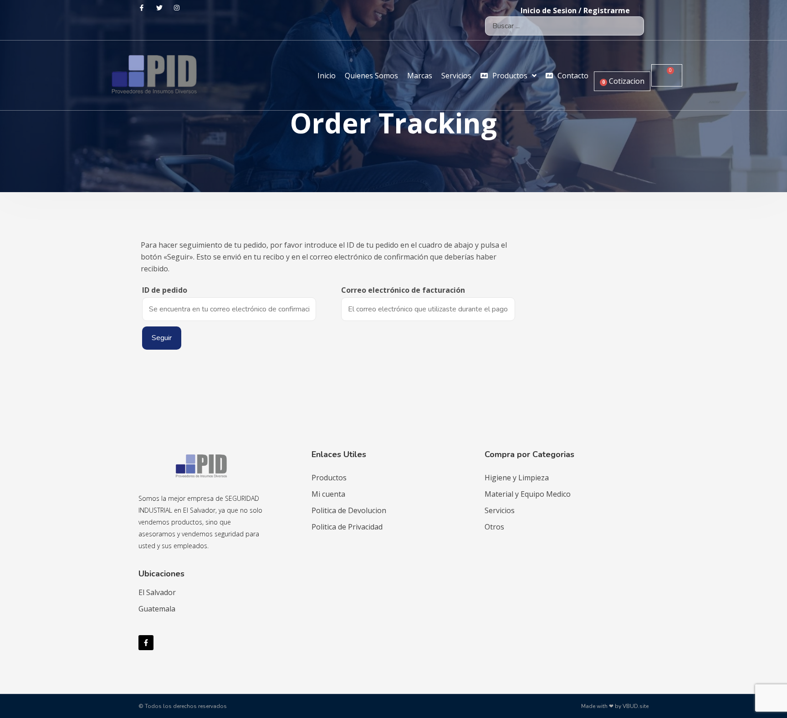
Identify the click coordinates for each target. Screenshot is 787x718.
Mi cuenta (328, 494)
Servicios (500, 510)
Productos (329, 478)
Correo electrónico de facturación (403, 290)
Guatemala (156, 609)
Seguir (162, 338)
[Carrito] (666, 75)
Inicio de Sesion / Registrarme (575, 10)
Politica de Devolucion (349, 510)
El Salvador (157, 592)
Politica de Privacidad (347, 527)
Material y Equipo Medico (528, 494)
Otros (494, 527)
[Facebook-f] (145, 642)
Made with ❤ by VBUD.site (615, 706)
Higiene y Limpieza (517, 478)
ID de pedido (164, 290)
